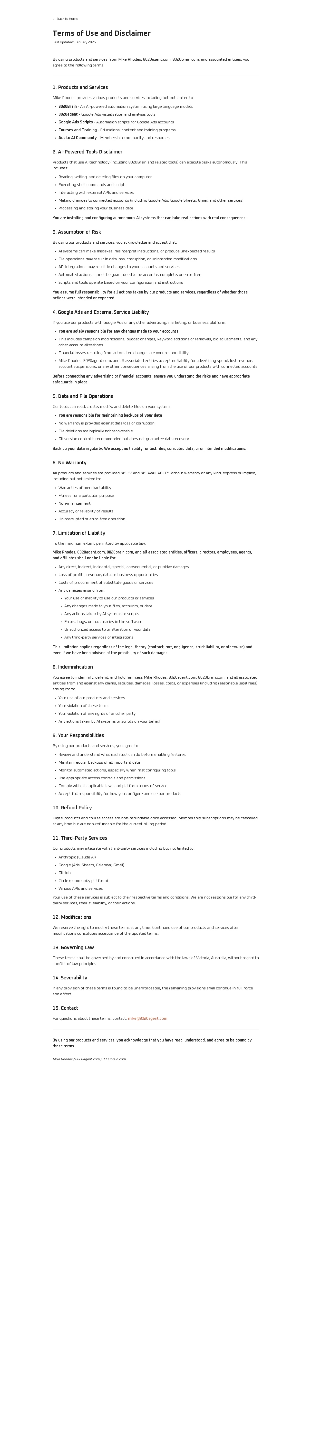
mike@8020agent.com (147, 1018)
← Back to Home (65, 19)
